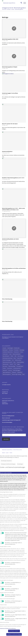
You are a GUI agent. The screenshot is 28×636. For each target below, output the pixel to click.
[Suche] (20, 3)
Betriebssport (5, 350)
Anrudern (4, 348)
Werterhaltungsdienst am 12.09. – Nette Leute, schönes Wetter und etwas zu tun (13, 209)
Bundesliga (22, 350)
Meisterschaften (18, 360)
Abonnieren (6, 439)
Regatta (18, 364)
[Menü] (24, 3)
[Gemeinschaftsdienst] (14, 140)
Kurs (13, 360)
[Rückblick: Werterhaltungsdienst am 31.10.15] (14, 167)
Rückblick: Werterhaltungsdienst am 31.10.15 (13, 177)
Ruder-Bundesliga (12, 366)
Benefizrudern (17, 348)
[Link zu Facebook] (16, 451)
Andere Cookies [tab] (3, 604)
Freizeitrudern (5, 354)
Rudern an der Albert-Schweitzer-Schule (12, 413)
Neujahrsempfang (20, 362)
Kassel (15, 358)
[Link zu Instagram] (18, 451)
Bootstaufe (16, 350)
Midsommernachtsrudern (7, 362)
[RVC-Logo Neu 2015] (11, 3)
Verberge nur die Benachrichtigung (8, 464)
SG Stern (4, 368)
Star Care (10, 370)
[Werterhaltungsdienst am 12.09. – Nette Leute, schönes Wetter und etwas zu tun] (14, 197)
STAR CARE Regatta (16, 370)
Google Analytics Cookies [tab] (5, 546)
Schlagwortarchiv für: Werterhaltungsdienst (14, 8)
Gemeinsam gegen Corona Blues (10, 93)
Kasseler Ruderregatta (7, 360)
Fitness (21, 352)
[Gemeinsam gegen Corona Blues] (14, 82)
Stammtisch (5, 370)
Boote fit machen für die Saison (10, 123)
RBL (15, 364)
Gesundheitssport (6, 356)
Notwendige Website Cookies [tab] (6, 492)
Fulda (10, 354)
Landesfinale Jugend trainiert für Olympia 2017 (11, 420)
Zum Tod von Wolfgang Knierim (8, 415)
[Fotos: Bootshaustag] (14, 288)
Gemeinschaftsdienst (7, 151)
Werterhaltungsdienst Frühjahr (9, 67)
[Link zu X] (20, 451)
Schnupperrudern (20, 366)
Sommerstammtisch (17, 368)
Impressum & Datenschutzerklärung (7, 628)
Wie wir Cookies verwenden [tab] (6, 472)
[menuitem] (20, 3)
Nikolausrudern (5, 364)
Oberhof (11, 364)
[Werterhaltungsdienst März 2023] (14, 28)
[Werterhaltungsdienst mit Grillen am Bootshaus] (14, 257)
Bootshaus (11, 350)
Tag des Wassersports (7, 372)
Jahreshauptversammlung (7, 358)
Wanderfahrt (19, 372)
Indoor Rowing (20, 356)
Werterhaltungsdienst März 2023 (10, 39)
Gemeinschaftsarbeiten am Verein (10, 239)
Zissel (23, 374)
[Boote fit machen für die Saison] (14, 113)
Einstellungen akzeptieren (6, 460)
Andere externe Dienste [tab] (5, 566)
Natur (14, 362)
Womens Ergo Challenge (16, 374)
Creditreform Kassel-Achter (8, 352)
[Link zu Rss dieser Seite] (25, 451)
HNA (15, 356)
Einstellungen (20, 464)
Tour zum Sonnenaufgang (7, 422)
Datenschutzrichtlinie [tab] (4, 622)
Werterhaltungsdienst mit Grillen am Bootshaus (14, 268)
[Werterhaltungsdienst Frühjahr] (14, 56)
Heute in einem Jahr (6, 417)
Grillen (12, 356)
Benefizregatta (10, 348)
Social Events (9, 368)
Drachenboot (16, 352)
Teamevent (14, 372)
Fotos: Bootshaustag (7, 299)
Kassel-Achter (19, 358)
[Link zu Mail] (23, 451)
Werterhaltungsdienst (7, 374)
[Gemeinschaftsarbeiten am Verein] (14, 228)
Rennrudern (5, 366)
